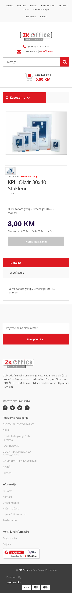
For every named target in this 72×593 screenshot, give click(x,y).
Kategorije (17, 98)
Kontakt (7, 496)
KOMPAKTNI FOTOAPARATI (20, 461)
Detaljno (15, 262)
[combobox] (24, 62)
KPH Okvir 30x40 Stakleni (27, 185)
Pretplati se (35, 339)
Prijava (43, 16)
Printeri (7, 473)
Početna (9, 5)
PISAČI (7, 467)
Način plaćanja (11, 508)
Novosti (33, 5)
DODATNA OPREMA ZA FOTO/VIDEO (17, 453)
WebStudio (14, 582)
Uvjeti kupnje (11, 502)
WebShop (21, 5)
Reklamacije (10, 520)
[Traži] (64, 62)
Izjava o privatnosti (14, 514)
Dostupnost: (14, 176)
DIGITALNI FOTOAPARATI (19, 424)
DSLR (6, 430)
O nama (7, 491)
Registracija (31, 16)
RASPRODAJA (11, 445)
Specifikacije (17, 272)
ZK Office (24, 570)
